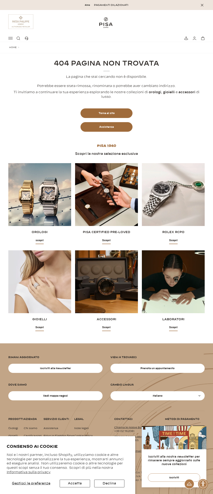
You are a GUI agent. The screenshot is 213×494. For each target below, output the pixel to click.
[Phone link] (27, 38)
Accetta (75, 483)
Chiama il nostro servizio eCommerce (139, 436)
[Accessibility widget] (203, 484)
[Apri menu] (10, 38)
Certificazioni (33, 435)
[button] (19, 38)
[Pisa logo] (106, 22)
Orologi (13, 428)
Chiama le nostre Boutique (132, 427)
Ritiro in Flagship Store (58, 435)
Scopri (106, 240)
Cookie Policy (83, 435)
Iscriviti (174, 477)
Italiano (157, 396)
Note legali (81, 428)
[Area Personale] (193, 38)
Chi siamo (30, 428)
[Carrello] (202, 38)
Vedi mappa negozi (55, 396)
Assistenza (106, 127)
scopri (40, 240)
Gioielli (13, 435)
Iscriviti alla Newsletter (55, 368)
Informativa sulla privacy (29, 472)
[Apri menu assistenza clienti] (189, 484)
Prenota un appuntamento (157, 368)
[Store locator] (185, 38)
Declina (109, 483)
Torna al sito (107, 113)
